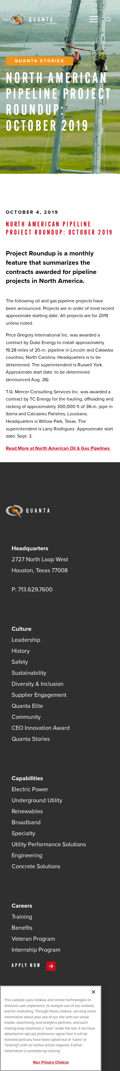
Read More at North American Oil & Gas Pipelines (58, 448)
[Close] (93, 992)
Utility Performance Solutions (49, 844)
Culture (21, 628)
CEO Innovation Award (41, 727)
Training (22, 916)
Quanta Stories (39, 61)
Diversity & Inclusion (37, 683)
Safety (20, 661)
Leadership (26, 639)
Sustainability (29, 672)
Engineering (27, 855)
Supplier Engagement (39, 694)
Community (26, 716)
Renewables (27, 811)
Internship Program (36, 949)
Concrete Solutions (36, 866)
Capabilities (27, 778)
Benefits (22, 927)
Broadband (26, 822)
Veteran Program (33, 938)
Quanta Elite (27, 705)
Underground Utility (37, 800)
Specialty (23, 833)
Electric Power (30, 789)
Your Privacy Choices (51, 1062)
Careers (22, 905)
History (21, 650)
